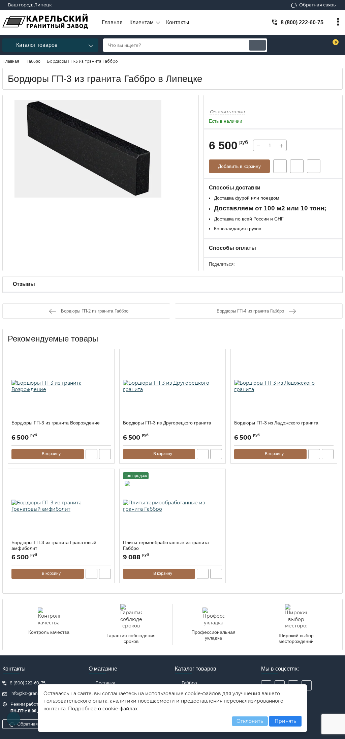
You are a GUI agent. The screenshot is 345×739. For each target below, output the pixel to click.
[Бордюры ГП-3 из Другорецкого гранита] (172, 386)
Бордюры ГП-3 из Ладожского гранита (276, 422)
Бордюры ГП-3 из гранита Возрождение (55, 422)
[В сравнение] (313, 166)
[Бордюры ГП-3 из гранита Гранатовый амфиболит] (61, 506)
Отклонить (250, 721)
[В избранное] (297, 166)
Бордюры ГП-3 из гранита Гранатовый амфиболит (53, 545)
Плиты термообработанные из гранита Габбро (166, 545)
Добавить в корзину (239, 166)
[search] (257, 45)
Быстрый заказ (280, 166)
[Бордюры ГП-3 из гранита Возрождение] (61, 386)
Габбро (189, 682)
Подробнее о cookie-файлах (102, 709)
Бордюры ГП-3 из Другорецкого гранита (167, 422)
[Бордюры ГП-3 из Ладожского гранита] (284, 386)
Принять (285, 721)
